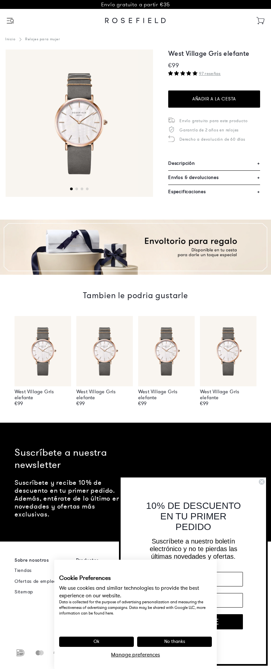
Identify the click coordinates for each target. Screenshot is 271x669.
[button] (11, 20)
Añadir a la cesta (214, 99)
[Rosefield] (135, 20)
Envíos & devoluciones (214, 177)
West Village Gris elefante (34, 395)
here (109, 613)
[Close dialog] (261, 481)
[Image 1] (79, 123)
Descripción (214, 163)
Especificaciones (214, 192)
